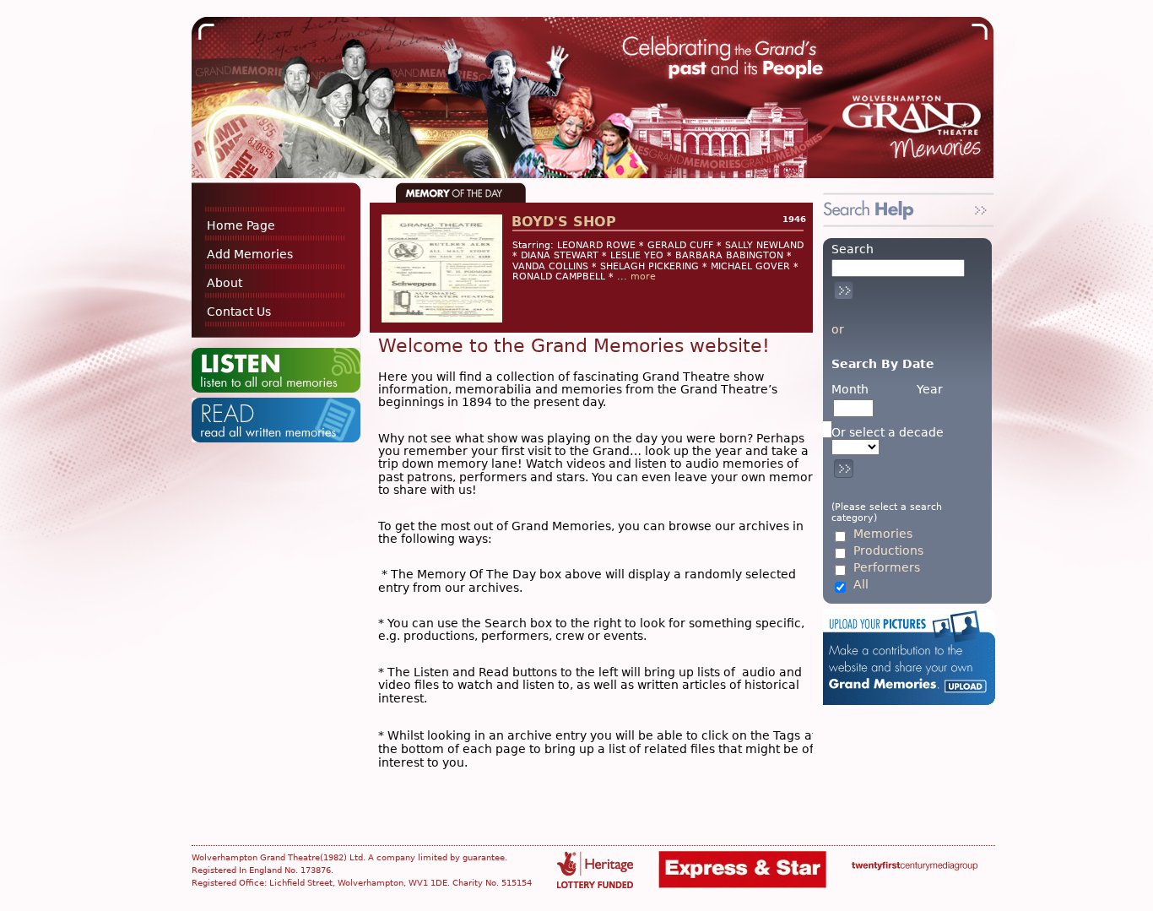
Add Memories (250, 254)
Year (930, 389)
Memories (882, 534)
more (643, 276)
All (861, 584)
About (224, 283)
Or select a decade (887, 432)
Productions (888, 551)
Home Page (241, 225)
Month (850, 389)
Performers (886, 567)
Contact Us (239, 311)
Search (852, 249)
